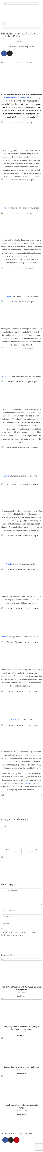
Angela (9, 564)
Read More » (21, 996)
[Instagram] (10, 53)
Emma (6, 476)
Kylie (4, 376)
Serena (5, 637)
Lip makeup (23, 47)
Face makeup (13, 47)
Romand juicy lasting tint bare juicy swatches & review (21, 1106)
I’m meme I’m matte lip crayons (16, 98)
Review (32, 47)
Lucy (13, 719)
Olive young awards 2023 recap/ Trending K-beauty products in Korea (21, 1028)
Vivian (8, 296)
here (28, 783)
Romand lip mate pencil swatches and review (21, 1067)
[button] (4, 23)
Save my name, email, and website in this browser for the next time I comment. (20, 933)
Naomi (7, 208)
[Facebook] (4, 53)
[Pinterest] (16, 1140)
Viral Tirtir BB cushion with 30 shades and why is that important (21, 988)
